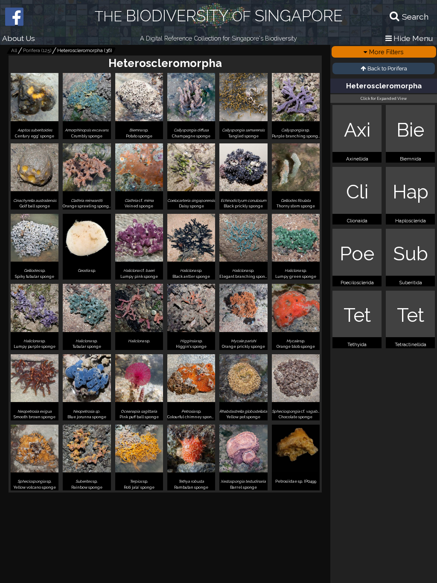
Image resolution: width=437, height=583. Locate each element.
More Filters (386, 51)
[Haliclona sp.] (139, 347)
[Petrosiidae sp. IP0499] (296, 487)
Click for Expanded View (384, 98)
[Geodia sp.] (87, 277)
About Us (18, 38)
